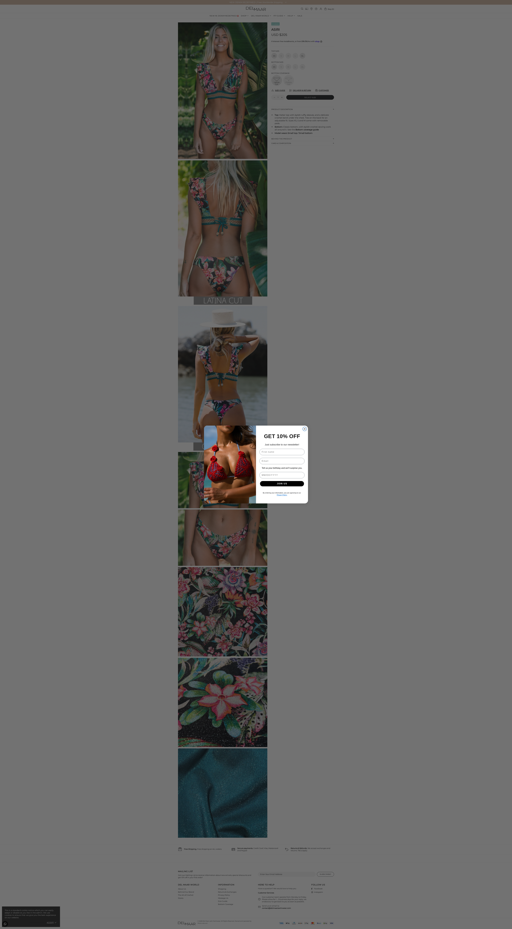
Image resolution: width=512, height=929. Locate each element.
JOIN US (282, 483)
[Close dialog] (305, 429)
